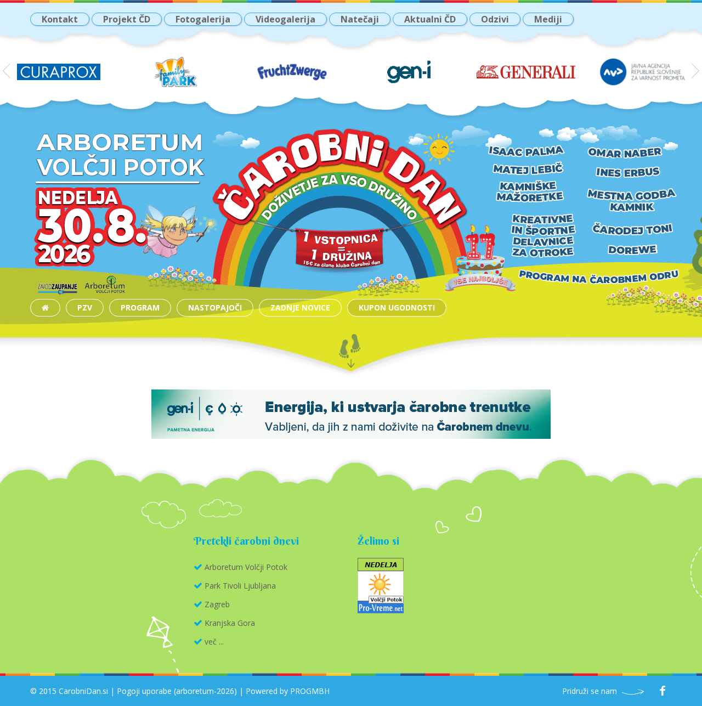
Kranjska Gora (230, 623)
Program (140, 307)
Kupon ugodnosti (397, 307)
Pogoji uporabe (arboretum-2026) (177, 691)
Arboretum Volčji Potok (246, 567)
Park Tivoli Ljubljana (240, 585)
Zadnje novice (300, 307)
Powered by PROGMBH (288, 691)
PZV (84, 307)
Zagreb (217, 604)
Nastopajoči (215, 307)
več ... (214, 641)
